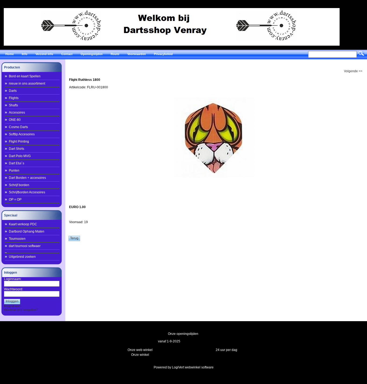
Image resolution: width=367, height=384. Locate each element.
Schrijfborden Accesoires (27, 192)
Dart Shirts (16, 149)
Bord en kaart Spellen (25, 76)
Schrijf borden (19, 185)
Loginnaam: (12, 279)
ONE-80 (15, 120)
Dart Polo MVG (20, 156)
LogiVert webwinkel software (193, 367)
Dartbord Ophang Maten (26, 231)
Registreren (12, 306)
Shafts (13, 105)
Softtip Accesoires (22, 134)
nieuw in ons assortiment (27, 83)
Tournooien (17, 239)
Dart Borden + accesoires (27, 178)
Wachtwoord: (13, 289)
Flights (14, 98)
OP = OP (15, 199)
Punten (14, 170)
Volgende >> (353, 71)
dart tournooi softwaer (25, 246)
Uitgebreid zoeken (22, 257)
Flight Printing (19, 141)
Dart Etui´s (16, 163)
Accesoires (17, 112)
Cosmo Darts (18, 127)
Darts (13, 91)
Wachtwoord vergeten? (21, 310)
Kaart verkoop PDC (23, 224)
